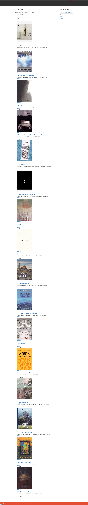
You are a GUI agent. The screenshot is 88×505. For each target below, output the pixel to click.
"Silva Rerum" (21, 343)
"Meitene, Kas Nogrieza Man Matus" (29, 135)
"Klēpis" (19, 224)
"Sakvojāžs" (21, 164)
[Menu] (71, 3)
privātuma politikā (56, 503)
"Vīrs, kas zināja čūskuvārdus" (27, 313)
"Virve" (19, 45)
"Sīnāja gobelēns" (23, 283)
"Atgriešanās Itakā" (23, 402)
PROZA (61, 16)
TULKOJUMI (62, 18)
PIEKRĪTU (1, 504)
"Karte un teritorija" (23, 373)
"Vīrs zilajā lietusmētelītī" (25, 432)
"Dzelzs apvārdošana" (24, 492)
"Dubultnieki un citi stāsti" (25, 75)
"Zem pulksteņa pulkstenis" (26, 194)
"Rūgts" (19, 105)
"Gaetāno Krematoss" (24, 462)
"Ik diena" (20, 254)
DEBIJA (61, 20)
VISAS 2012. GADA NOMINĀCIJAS (66, 12)
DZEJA (61, 14)
